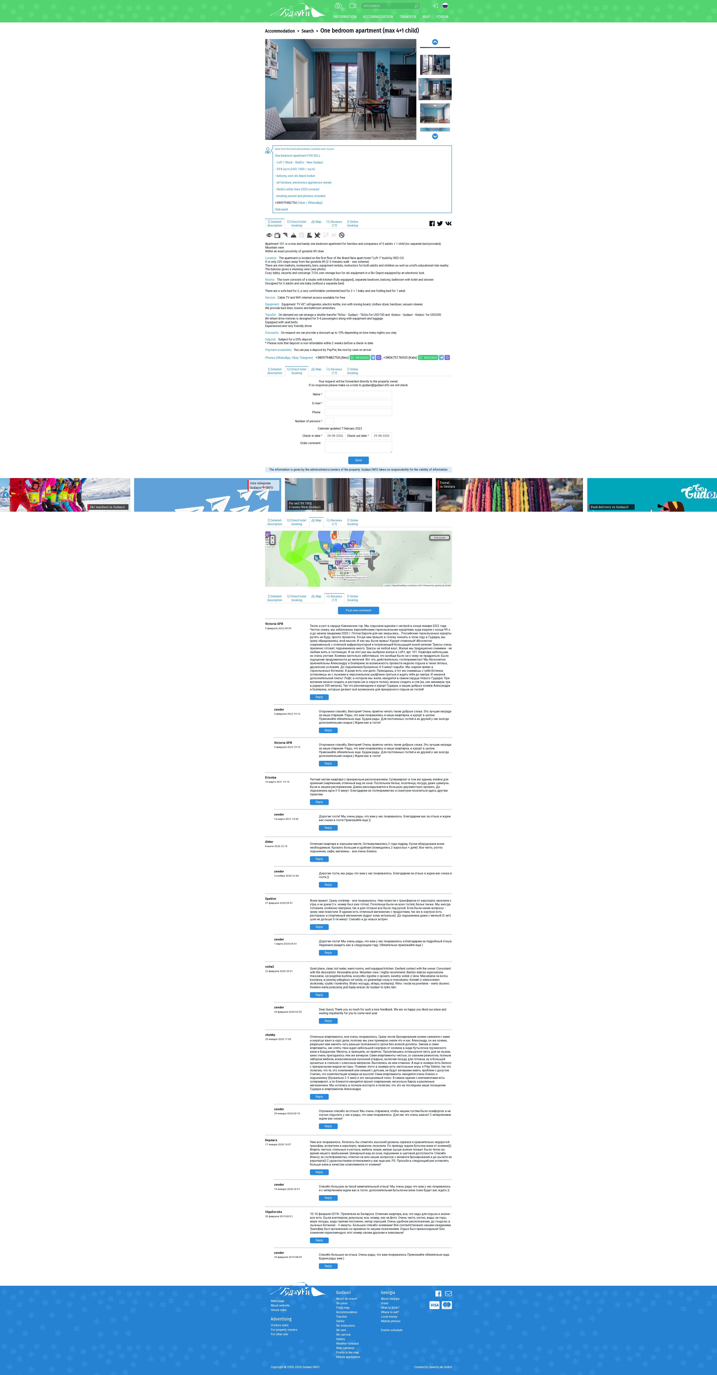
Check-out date (358, 436)
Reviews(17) (336, 223)
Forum (442, 16)
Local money (389, 1316)
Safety (340, 1321)
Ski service (343, 1334)
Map (426, 16)
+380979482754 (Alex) (332, 357)
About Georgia (390, 1298)
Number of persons (308, 421)
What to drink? (390, 1307)
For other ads (279, 1334)
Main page (277, 1301)
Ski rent (341, 1330)
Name (317, 394)
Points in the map (347, 1352)
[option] (340, 89)
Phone (317, 412)
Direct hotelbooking (298, 223)
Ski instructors (345, 1325)
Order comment (311, 443)
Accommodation (280, 31)
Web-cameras (345, 1348)
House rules (279, 1310)
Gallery (340, 1339)
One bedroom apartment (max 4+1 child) (369, 30)
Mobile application (348, 1357)
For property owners (284, 1329)
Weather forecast (347, 1343)
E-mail (317, 403)
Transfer (341, 1316)
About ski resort (346, 1298)
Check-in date (312, 436)
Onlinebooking (352, 223)
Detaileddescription (274, 223)
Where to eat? (390, 1312)
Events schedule (392, 1330)
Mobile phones (391, 1321)
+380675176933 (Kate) (400, 357)
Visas (384, 1303)
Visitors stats (279, 1325)
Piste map (343, 1307)
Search (308, 31)
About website (280, 1305)
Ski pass (341, 1303)
